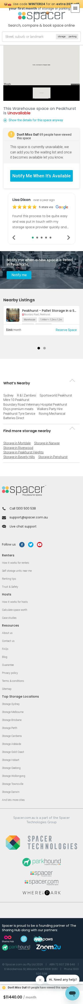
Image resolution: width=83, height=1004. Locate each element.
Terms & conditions (13, 681)
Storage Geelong (11, 768)
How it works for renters (15, 562)
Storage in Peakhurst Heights (23, 452)
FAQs (5, 649)
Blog (4, 657)
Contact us (8, 641)
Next (69, 237)
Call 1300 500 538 (23, 508)
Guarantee (8, 665)
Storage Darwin (10, 792)
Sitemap (7, 688)
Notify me (19, 275)
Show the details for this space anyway (36, 120)
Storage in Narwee (47, 443)
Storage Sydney (11, 704)
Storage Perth (9, 728)
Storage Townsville (12, 784)
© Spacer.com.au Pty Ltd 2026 (22, 964)
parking (73, 36)
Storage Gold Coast (13, 752)
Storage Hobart (10, 760)
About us (7, 633)
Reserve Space (66, 330)
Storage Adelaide (11, 744)
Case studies (9, 617)
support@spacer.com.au (29, 517)
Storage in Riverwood (18, 448)
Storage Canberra (12, 736)
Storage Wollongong (13, 776)
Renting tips (9, 578)
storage (62, 36)
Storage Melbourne (12, 712)
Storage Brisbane (11, 720)
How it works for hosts (15, 601)
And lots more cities (13, 800)
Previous (14, 237)
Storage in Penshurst (53, 457)
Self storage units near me (17, 570)
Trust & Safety (10, 586)
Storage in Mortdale (17, 443)
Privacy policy (10, 673)
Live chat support (23, 526)
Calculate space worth (14, 609)
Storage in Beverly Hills (19, 457)
